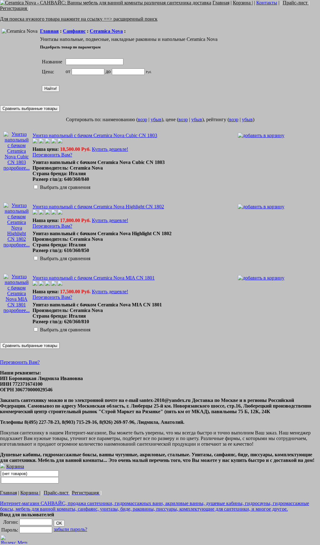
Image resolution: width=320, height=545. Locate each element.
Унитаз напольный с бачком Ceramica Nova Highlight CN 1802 (98, 206)
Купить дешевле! (110, 149)
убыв (156, 119)
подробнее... (16, 168)
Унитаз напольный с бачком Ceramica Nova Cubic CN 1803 (94, 135)
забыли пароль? (70, 529)
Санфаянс (74, 31)
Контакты (266, 2)
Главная (49, 31)
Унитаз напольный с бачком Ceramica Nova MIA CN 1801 (93, 277)
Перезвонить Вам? (52, 154)
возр (142, 119)
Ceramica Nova (106, 31)
